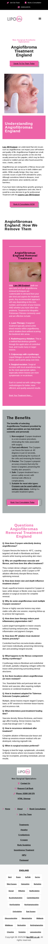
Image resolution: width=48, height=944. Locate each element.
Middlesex (9, 925)
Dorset (11, 891)
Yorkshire (22, 932)
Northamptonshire (31, 905)
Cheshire (10, 932)
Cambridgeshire (33, 898)
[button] (40, 18)
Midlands (39, 918)
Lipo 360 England (9, 147)
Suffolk (28, 877)
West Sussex (12, 884)
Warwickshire (27, 918)
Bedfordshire (34, 891)
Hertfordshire (14, 905)
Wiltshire (21, 891)
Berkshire (37, 884)
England (24, 870)
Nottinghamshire (36, 925)
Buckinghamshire (15, 898)
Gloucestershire (11, 918)
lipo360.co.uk (33, 937)
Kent (10, 877)
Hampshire (25, 884)
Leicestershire (35, 932)
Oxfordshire (17, 911)
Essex (18, 877)
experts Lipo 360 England (29, 195)
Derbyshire (21, 925)
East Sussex (30, 911)
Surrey (37, 877)
